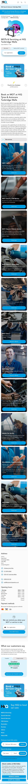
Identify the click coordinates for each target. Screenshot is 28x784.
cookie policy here (6, 773)
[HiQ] (6, 706)
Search (21, 53)
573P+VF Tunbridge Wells (10, 574)
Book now (14, 172)
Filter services (8, 139)
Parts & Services (5, 718)
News (2, 732)
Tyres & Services (5, 715)
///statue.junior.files (8, 568)
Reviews (3, 727)
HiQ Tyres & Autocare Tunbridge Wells (11, 7)
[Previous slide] (2, 71)
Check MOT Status (14, 631)
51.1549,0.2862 (7, 571)
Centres (15, 16)
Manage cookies (14, 776)
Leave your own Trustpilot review (14, 674)
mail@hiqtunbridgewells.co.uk (11, 582)
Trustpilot (7, 658)
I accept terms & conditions (10, 758)
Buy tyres (4, 48)
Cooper (8, 12)
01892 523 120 (7, 579)
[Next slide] (26, 71)
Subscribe (22, 753)
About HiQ (4, 735)
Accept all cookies (14, 780)
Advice (3, 729)
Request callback (14, 341)
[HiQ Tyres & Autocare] (4, 2)
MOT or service (17, 48)
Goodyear (23, 11)
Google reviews (20, 658)
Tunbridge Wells (4, 17)
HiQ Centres (4, 721)
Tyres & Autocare (5, 16)
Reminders (4, 724)
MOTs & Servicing (6, 712)
